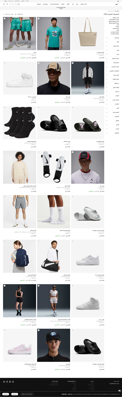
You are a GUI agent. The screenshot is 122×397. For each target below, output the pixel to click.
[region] (61, 394)
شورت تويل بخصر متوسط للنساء (29, 321)
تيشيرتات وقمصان (115, 32)
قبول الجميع (6, 394)
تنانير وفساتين (116, 28)
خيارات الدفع (92, 388)
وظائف (75, 386)
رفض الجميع (15, 394)
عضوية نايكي (73, 383)
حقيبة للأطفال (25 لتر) (65, 276)
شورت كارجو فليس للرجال (98, 98)
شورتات (117, 26)
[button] (83, 4)
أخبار (75, 384)
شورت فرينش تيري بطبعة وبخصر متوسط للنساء (60, 321)
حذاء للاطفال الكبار (32, 365)
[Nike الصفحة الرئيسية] (117, 4)
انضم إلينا (50, 8)
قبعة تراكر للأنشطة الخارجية (64, 365)
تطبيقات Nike (55, 381)
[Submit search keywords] (18, 4)
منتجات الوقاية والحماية (114, 23)
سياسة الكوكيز (70, 394)
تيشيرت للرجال (67, 54)
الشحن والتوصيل (91, 384)
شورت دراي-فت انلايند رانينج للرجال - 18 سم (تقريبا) (25, 232)
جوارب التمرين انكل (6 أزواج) (30, 143)
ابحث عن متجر (116, 381)
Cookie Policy (64, 394)
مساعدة (92, 381)
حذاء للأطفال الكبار (100, 276)
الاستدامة (74, 390)
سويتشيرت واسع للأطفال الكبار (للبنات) (27, 187)
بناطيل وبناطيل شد (115, 34)
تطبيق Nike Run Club (54, 383)
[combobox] (14, 4)
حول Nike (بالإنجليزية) (72, 381)
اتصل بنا (92, 390)
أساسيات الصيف (110, 11)
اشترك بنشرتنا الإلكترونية (114, 383)
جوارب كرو (68, 232)
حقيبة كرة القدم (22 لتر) (31, 276)
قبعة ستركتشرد (67, 98)
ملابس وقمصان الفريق (114, 21)
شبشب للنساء (101, 143)
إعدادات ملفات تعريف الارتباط (27, 394)
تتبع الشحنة (92, 383)
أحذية (118, 25)
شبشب (68, 143)
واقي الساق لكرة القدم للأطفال (63, 187)
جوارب (117, 30)
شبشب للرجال (101, 232)
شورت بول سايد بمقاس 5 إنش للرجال (28, 54)
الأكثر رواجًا (117, 11)
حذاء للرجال (34, 98)
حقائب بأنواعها (116, 18)
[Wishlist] (73, 18)
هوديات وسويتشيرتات (114, 19)
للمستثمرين (74, 388)
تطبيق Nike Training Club (53, 384)
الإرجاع (93, 386)
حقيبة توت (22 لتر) (100, 54)
